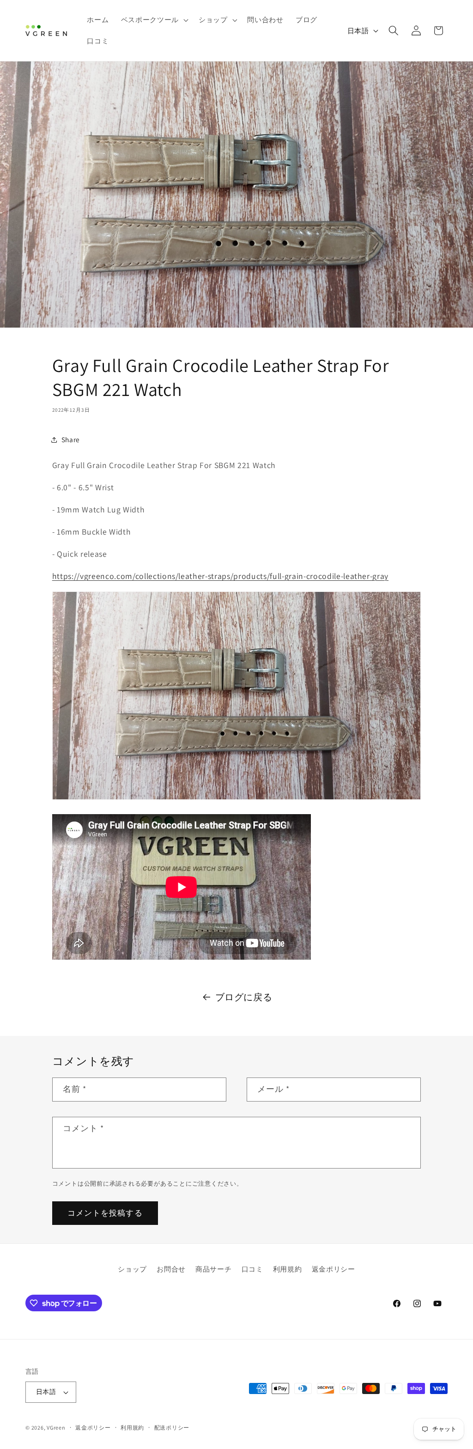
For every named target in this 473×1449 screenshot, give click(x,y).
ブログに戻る (244, 997)
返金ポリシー (333, 1268)
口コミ (252, 1268)
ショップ (132, 1268)
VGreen (56, 1427)
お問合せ (171, 1268)
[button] (154, 19)
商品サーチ (213, 1268)
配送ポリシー (172, 1427)
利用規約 (287, 1268)
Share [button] (70, 439)
